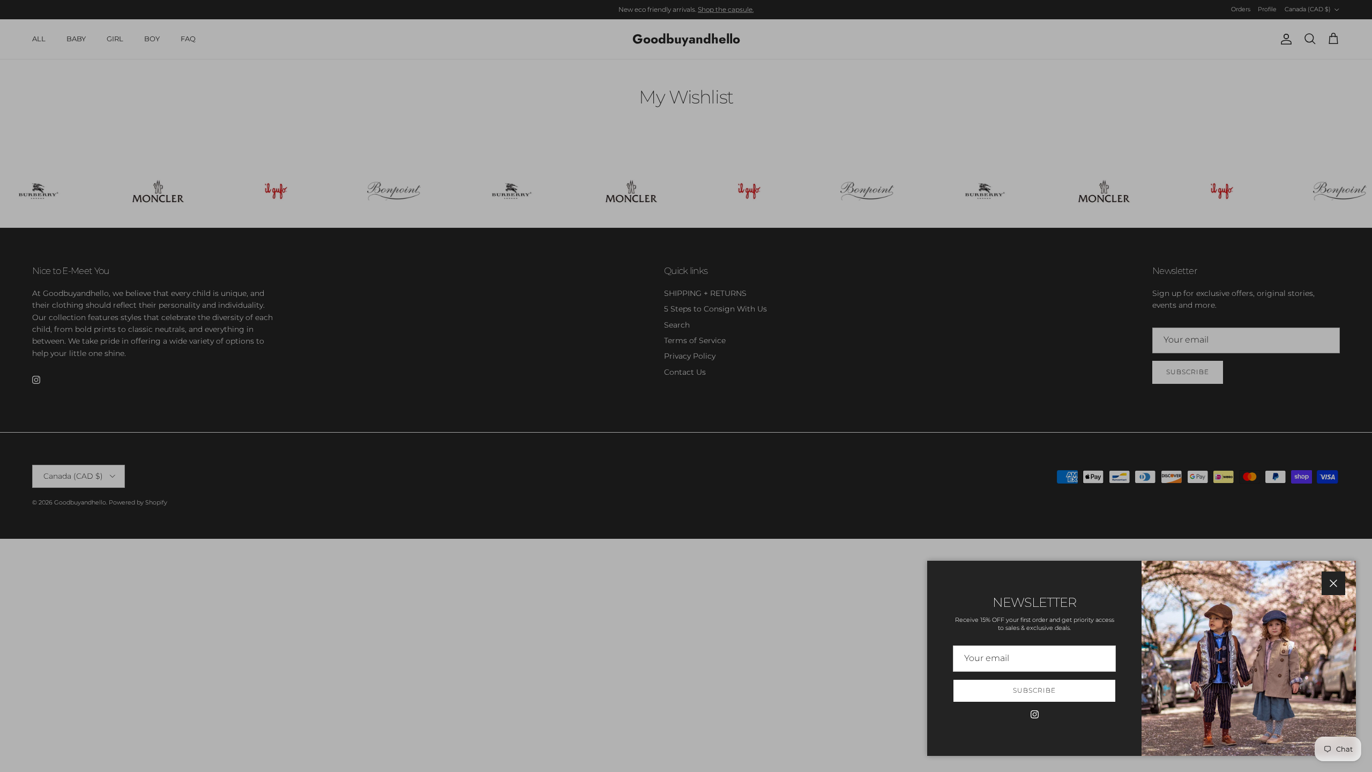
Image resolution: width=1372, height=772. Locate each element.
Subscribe (1034, 690)
